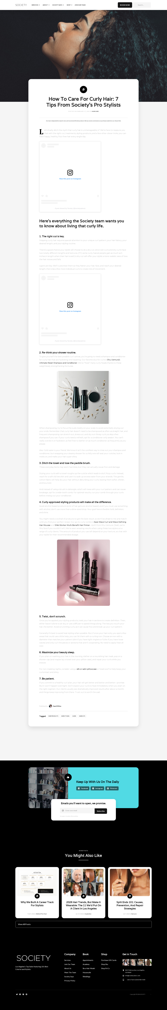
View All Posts (24, 924)
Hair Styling (65, 716)
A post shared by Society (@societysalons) (70, 208)
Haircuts (82, 716)
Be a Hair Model (89, 968)
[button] (35, 5)
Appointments (88, 960)
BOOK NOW (125, 5)
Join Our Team (69, 964)
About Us (67, 968)
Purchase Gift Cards (108, 960)
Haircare (95, 111)
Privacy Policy (69, 981)
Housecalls (87, 972)
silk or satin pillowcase (87, 669)
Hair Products (53, 716)
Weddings (86, 977)
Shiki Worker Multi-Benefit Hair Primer (72, 525)
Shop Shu (104, 964)
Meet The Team (70, 972)
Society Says (69, 977)
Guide (74, 716)
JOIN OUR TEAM (80, 5)
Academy (86, 964)
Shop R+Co (105, 968)
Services (67, 960)
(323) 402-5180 (140, 979)
